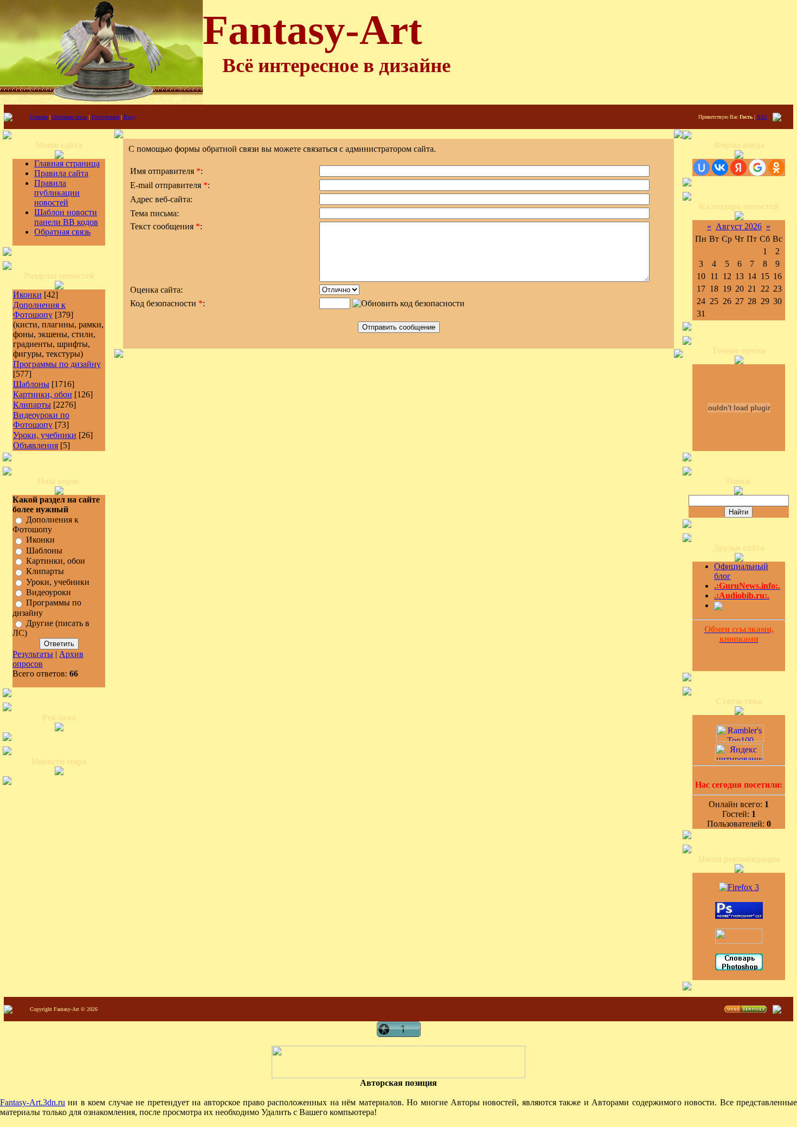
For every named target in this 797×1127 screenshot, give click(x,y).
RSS (762, 117)
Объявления (35, 445)
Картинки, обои (42, 394)
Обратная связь (69, 117)
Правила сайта (61, 173)
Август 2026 (739, 226)
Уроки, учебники (44, 435)
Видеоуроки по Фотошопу (41, 419)
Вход (130, 117)
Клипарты (32, 404)
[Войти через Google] (757, 167)
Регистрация (105, 117)
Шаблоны (31, 384)
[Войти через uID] (701, 167)
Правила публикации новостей (57, 192)
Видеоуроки (48, 592)
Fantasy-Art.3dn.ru (32, 1102)
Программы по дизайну (57, 364)
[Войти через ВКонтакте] (720, 167)
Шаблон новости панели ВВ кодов (66, 217)
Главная (39, 117)
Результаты (32, 654)
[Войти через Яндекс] (738, 167)
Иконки (27, 294)
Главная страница (67, 163)
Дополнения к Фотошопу (39, 309)
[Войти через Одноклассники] (776, 167)
